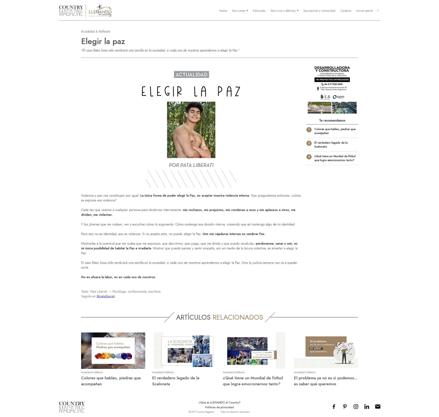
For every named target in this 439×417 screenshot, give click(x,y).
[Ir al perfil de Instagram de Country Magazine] (356, 408)
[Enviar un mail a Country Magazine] (378, 408)
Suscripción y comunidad (319, 10)
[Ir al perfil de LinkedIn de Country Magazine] (367, 408)
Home (223, 10)
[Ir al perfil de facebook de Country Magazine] (334, 408)
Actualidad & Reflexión (95, 31)
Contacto (345, 10)
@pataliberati (106, 296)
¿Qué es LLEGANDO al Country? (219, 402)
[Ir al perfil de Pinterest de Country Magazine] (345, 408)
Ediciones (259, 10)
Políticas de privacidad (219, 407)
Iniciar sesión (365, 10)
